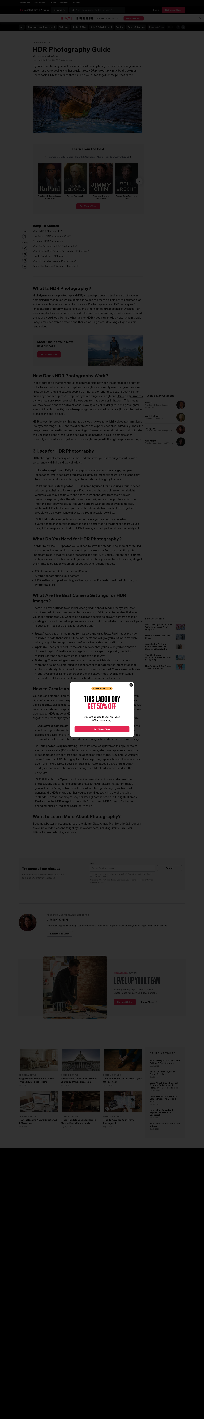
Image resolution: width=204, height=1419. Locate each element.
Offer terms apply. (102, 720)
